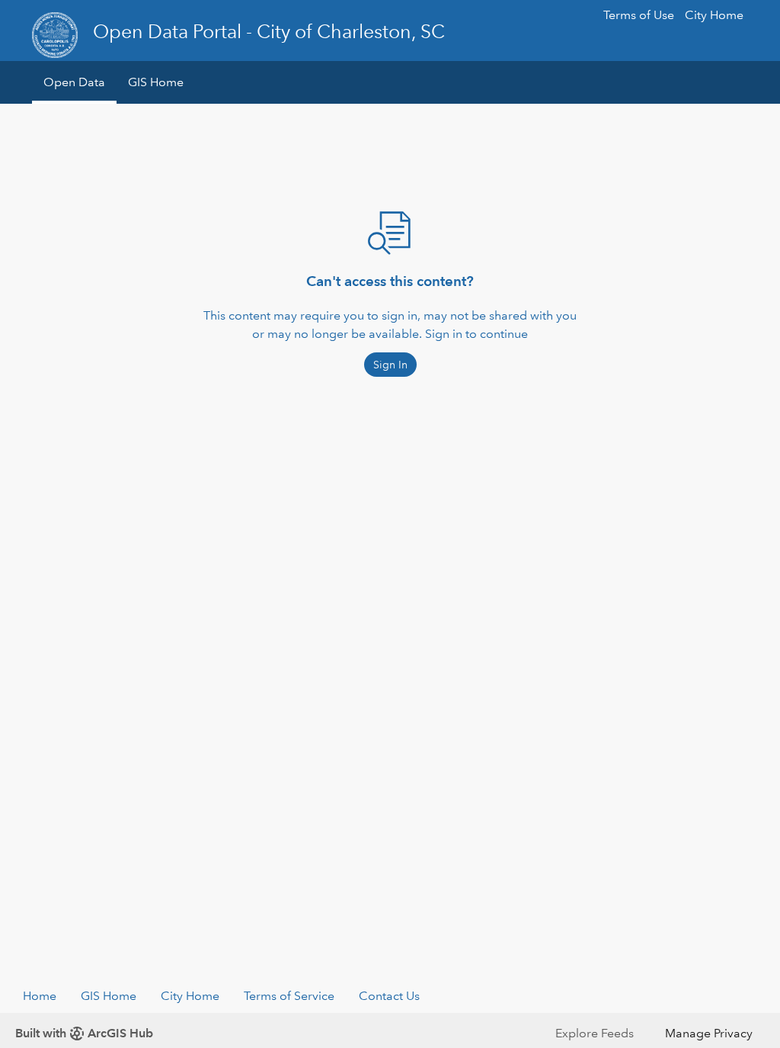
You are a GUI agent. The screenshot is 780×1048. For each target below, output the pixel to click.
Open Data (74, 82)
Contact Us (389, 996)
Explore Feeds (594, 1033)
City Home (714, 15)
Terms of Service (289, 996)
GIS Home (156, 82)
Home (39, 996)
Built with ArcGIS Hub (84, 1033)
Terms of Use (638, 15)
